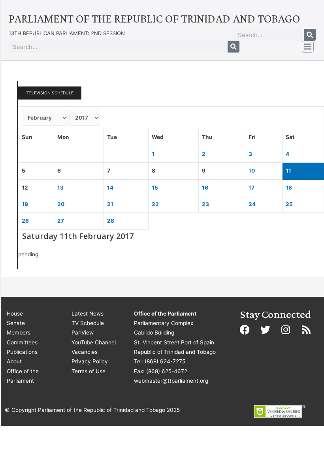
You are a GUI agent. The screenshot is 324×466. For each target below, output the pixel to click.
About (14, 361)
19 (25, 204)
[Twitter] (265, 330)
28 (110, 221)
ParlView (83, 332)
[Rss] (306, 330)
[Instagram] (286, 330)
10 (252, 170)
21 (110, 204)
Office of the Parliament (23, 376)
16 (205, 187)
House (15, 313)
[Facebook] (244, 330)
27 (60, 221)
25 (289, 204)
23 (205, 204)
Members (18, 332)
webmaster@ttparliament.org (171, 381)
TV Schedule (88, 323)
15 (155, 187)
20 (60, 204)
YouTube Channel (94, 342)
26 (25, 221)
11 (288, 170)
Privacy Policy (90, 361)
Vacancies (85, 352)
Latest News (88, 313)
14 (110, 187)
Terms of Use (88, 371)
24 (252, 204)
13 (60, 187)
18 (289, 187)
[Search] (310, 35)
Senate (16, 323)
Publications (22, 352)
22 (155, 204)
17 (251, 187)
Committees (22, 342)
